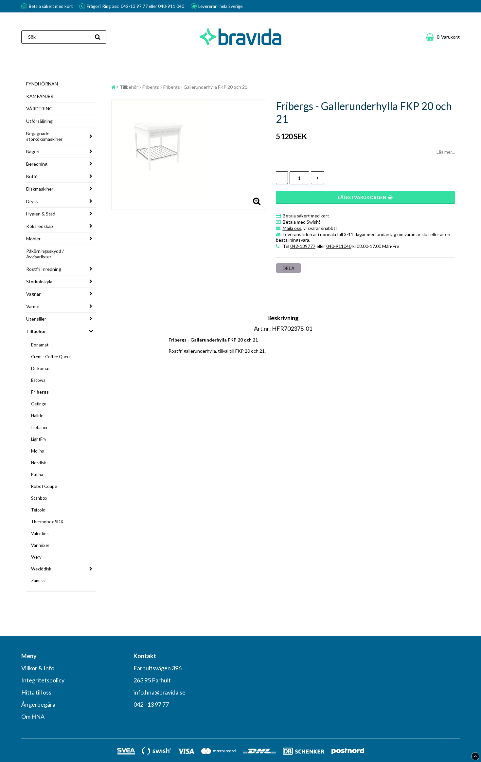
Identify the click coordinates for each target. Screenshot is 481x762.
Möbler (33, 238)
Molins (37, 451)
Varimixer (40, 545)
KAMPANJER (39, 96)
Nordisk (38, 462)
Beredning (36, 164)
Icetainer (39, 427)
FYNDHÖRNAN (42, 83)
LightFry (38, 439)
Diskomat (40, 368)
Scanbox (39, 498)
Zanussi (38, 580)
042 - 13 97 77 (151, 704)
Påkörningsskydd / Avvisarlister (45, 253)
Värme (32, 306)
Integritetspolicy (42, 680)
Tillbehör (36, 331)
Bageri (32, 151)
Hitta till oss (36, 692)
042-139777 (302, 246)
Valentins (39, 533)
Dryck (32, 201)
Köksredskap (39, 226)
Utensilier (36, 319)
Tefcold (38, 509)
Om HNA (33, 716)
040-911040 (338, 246)
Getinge (38, 403)
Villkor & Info (37, 668)
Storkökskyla (39, 281)
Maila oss (292, 228)
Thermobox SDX (47, 521)
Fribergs (40, 392)
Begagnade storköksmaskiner (44, 136)
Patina (37, 474)
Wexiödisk (41, 568)
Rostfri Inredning (43, 269)
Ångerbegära (38, 704)
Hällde (37, 415)
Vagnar (33, 294)
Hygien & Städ (40, 213)
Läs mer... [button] (445, 152)
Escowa (38, 380)
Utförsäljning (39, 121)
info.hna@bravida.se (160, 692)
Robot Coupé (44, 486)
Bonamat (39, 344)
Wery (36, 557)
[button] (443, 37)
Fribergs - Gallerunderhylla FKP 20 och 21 (205, 87)
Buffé (32, 176)
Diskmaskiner (39, 189)
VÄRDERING (39, 108)
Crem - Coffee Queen (51, 356)
